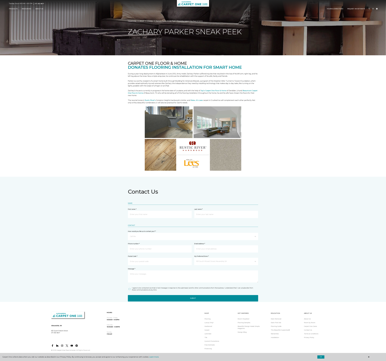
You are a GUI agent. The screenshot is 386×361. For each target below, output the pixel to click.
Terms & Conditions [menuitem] (311, 334)
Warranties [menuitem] (275, 334)
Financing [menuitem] (208, 349)
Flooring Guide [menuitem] (276, 326)
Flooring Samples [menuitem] (244, 323)
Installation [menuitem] (275, 337)
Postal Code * (132, 256)
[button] (369, 9)
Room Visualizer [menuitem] (243, 319)
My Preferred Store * (201, 256)
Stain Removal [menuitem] (276, 319)
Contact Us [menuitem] (308, 330)
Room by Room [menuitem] (309, 323)
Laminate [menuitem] (207, 334)
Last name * (198, 209)
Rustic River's (150, 100)
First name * (132, 209)
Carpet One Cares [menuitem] (310, 326)
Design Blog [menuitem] (242, 332)
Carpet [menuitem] (206, 330)
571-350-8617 (39, 4)
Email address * (199, 243)
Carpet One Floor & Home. (66, 350)
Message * (131, 269)
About (142, 21)
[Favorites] (373, 9)
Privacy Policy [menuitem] (309, 337)
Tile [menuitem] (205, 337)
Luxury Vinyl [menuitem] (208, 323)
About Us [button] (39, 9)
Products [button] (13, 9)
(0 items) (377, 8)
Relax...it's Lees (197, 100)
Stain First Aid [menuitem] (276, 323)
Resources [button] (26, 9)
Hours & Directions (335, 9)
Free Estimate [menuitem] (209, 345)
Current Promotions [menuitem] (211, 341)
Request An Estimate (356, 9)
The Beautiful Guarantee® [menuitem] (280, 330)
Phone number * (134, 243)
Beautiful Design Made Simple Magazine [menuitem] (249, 327)
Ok (321, 357)
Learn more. (154, 357)
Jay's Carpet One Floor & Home (213, 91)
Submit (193, 298)
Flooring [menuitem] (207, 319)
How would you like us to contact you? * (142, 231)
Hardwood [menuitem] (208, 326)
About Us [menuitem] (307, 319)
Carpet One (132, 21)
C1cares (150, 21)
